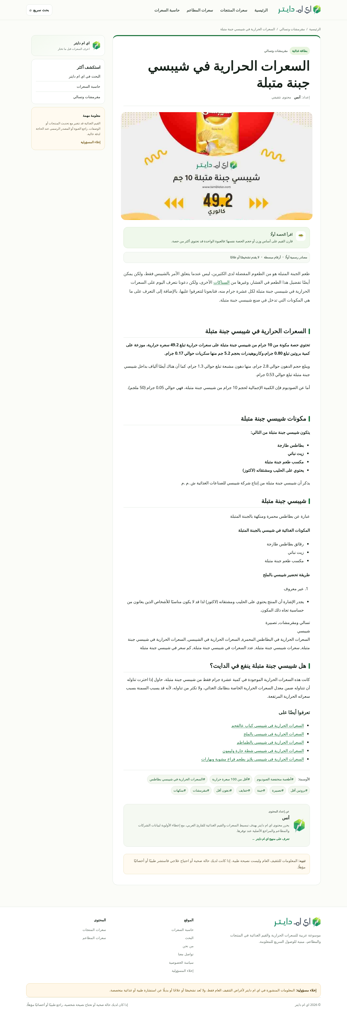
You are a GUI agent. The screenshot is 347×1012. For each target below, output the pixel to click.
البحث (189, 937)
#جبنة (261, 790)
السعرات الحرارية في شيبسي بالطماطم (270, 742)
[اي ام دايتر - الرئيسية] (299, 10)
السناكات (221, 282)
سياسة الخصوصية (181, 962)
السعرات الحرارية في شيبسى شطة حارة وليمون (263, 750)
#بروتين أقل (299, 790)
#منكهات (180, 790)
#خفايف (244, 790)
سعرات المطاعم (200, 9)
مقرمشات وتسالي (292, 29)
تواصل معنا (185, 954)
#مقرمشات (201, 790)
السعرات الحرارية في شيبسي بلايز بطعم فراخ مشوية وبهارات (252, 759)
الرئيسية (261, 9)
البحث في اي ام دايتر (84, 76)
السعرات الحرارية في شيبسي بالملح (274, 734)
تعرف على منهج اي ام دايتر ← (270, 839)
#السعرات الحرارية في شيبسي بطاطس (177, 779)
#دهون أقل (224, 790)
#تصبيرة (277, 790)
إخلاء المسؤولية (90, 142)
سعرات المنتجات (233, 9)
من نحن (188, 946)
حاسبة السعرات (167, 9)
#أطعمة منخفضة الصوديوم (275, 779)
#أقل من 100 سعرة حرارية (231, 779)
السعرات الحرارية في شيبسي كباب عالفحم (267, 725)
